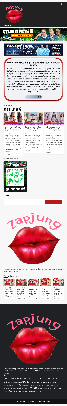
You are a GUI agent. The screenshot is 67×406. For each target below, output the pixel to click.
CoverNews (38, 401)
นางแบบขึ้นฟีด (16, 385)
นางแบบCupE (53, 382)
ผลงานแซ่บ (13, 388)
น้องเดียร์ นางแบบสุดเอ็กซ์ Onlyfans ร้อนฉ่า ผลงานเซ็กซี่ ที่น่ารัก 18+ (58, 291)
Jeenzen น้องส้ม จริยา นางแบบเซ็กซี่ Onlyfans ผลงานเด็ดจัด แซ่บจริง (21, 291)
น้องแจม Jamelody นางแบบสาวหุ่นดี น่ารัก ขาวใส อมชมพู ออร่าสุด (46, 291)
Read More (7, 154)
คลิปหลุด (8, 382)
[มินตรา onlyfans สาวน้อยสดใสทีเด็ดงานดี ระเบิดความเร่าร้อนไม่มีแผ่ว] (33, 118)
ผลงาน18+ (57, 385)
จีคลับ (5, 375)
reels (36, 378)
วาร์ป (22, 388)
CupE (15, 378)
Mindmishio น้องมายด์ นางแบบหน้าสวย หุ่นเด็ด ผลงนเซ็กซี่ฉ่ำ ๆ (33, 291)
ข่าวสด (45, 378)
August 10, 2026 (33, 298)
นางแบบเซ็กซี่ (46, 385)
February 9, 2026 (34, 133)
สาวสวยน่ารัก (42, 388)
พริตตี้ (11, 123)
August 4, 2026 (46, 298)
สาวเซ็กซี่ (55, 388)
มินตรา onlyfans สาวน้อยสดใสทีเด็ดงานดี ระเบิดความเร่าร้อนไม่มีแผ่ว (33, 129)
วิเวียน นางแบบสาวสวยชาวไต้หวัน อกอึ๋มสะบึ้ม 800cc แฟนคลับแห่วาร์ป (53, 129)
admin (7, 133)
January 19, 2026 (54, 133)
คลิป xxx (57, 378)
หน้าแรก (15, 123)
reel (33, 378)
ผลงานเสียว (7, 388)
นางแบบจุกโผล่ (32, 385)
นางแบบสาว (39, 385)
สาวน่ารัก (27, 388)
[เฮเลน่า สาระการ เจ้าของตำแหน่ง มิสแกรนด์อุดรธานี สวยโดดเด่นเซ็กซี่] (13, 118)
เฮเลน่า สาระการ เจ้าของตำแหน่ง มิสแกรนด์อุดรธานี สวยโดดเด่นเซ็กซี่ (13, 129)
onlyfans (27, 121)
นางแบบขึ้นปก (7, 385)
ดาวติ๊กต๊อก (15, 382)
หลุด (60, 388)
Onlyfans (27, 378)
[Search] (62, 4)
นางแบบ (6, 123)
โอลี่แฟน (38, 391)
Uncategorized (8, 121)
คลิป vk (53, 378)
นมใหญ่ (20, 382)
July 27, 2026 (57, 298)
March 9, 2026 (13, 133)
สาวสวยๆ (49, 388)
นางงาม (14, 121)
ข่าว (42, 378)
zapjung (8, 24)
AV (12, 378)
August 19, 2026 (21, 298)
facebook (19, 378)
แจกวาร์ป (28, 391)
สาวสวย (33, 388)
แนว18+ (33, 391)
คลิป (49, 378)
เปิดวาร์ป (21, 391)
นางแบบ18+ (35, 382)
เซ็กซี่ (5, 391)
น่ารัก (52, 385)
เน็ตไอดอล (48, 123)
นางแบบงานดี (25, 385)
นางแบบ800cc (43, 382)
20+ (9, 378)
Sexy (39, 378)
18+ (6, 378)
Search (6, 196)
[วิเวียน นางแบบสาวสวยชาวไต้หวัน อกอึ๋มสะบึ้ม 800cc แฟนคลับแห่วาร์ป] (54, 118)
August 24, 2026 (9, 296)
